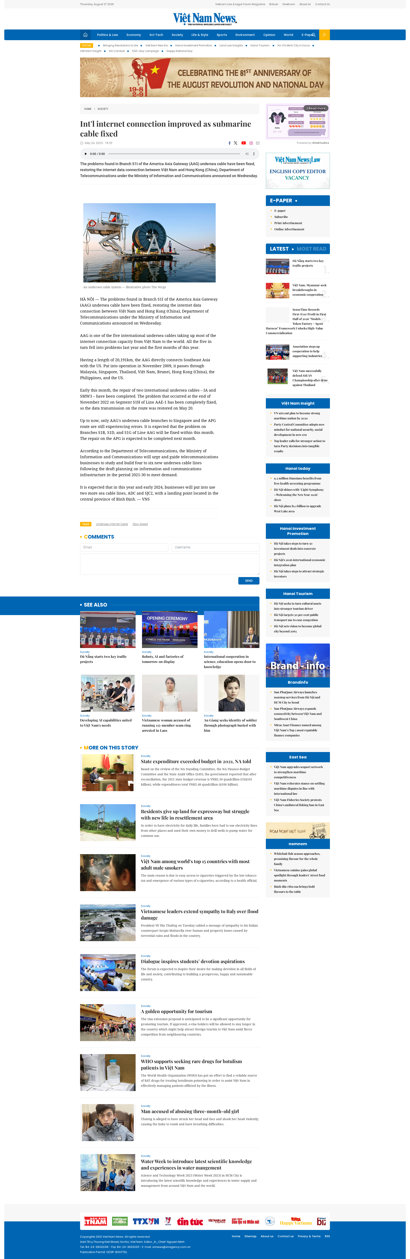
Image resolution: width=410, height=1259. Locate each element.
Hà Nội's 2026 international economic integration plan (299, 562)
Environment (245, 35)
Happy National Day (180, 51)
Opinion (269, 35)
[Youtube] (243, 143)
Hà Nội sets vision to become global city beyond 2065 (297, 628)
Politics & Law (107, 35)
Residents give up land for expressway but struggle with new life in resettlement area (195, 814)
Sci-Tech (156, 35)
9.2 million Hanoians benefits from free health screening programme (297, 480)
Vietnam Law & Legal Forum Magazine (240, 4)
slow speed (140, 524)
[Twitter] (236, 143)
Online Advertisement (289, 229)
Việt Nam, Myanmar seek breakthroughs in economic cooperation (310, 290)
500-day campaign (145, 51)
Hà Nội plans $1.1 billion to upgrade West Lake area (297, 508)
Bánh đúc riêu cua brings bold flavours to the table (294, 889)
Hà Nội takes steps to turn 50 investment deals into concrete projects (295, 548)
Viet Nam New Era (156, 45)
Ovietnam (288, 4)
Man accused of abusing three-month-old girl (190, 1111)
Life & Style (200, 35)
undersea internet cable (112, 524)
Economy (134, 35)
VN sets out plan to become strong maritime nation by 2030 (297, 415)
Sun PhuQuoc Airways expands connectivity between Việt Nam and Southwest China (298, 714)
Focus (86, 45)
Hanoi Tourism (260, 45)
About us (267, 1236)
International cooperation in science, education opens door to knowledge (230, 661)
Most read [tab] (312, 248)
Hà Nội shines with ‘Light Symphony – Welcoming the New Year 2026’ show (299, 495)
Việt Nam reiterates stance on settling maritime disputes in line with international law (299, 788)
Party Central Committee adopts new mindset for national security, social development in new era (299, 429)
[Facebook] (229, 143)
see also (95, 605)
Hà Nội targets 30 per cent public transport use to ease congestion (296, 617)
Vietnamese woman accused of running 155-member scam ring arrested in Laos (166, 725)
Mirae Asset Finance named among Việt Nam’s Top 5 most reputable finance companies (297, 730)
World (288, 35)
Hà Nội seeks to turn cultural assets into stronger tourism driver (297, 606)
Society (177, 35)
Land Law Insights (231, 45)
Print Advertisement (288, 223)
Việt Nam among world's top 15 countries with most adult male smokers (195, 864)
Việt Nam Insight (90, 51)
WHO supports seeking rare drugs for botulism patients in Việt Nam (191, 1064)
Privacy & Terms (309, 1236)
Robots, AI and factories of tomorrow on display (162, 659)
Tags (85, 524)
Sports (222, 35)
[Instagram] (251, 143)
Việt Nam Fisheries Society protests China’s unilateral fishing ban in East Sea (299, 805)
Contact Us (322, 4)
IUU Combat (117, 51)
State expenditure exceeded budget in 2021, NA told (196, 761)
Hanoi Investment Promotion (193, 45)
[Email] (257, 143)
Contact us (286, 1236)
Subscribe (281, 217)
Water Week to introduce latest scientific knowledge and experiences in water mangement (196, 1164)
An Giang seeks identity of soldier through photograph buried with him (230, 725)
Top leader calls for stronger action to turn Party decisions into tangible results (299, 446)
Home (87, 109)
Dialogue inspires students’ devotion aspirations (193, 961)
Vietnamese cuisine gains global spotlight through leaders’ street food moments (299, 875)
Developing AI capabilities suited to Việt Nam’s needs (106, 722)
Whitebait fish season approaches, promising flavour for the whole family (297, 859)
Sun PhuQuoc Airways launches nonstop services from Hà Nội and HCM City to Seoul (297, 697)
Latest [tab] (279, 248)
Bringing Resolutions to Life (120, 45)
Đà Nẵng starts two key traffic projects (103, 659)
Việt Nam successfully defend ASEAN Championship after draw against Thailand (310, 378)
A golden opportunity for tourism (176, 1011)
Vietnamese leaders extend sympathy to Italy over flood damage (199, 914)
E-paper (281, 201)
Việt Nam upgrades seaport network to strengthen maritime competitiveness (298, 772)
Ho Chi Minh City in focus (294, 45)
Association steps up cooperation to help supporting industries (308, 351)
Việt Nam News (205, 19)
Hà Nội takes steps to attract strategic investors (299, 573)
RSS (327, 1236)
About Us (305, 4)
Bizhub (273, 4)
